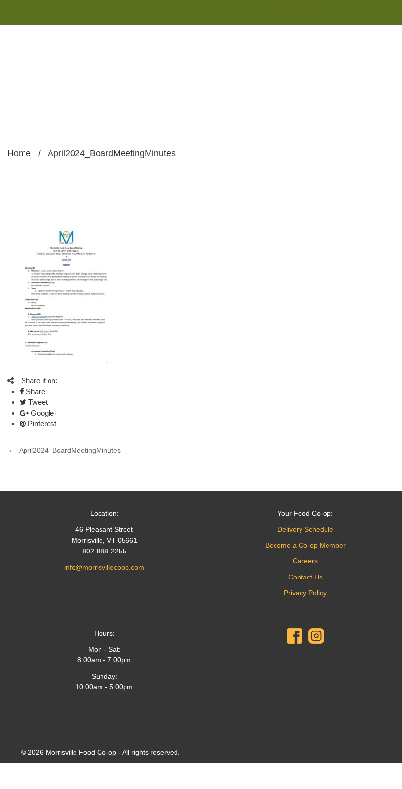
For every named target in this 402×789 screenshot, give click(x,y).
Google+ (43, 413)
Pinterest (41, 424)
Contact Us (305, 577)
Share (34, 391)
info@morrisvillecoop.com (104, 567)
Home (19, 153)
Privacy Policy (305, 593)
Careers (305, 561)
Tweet (37, 402)
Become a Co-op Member (305, 545)
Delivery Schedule (305, 529)
